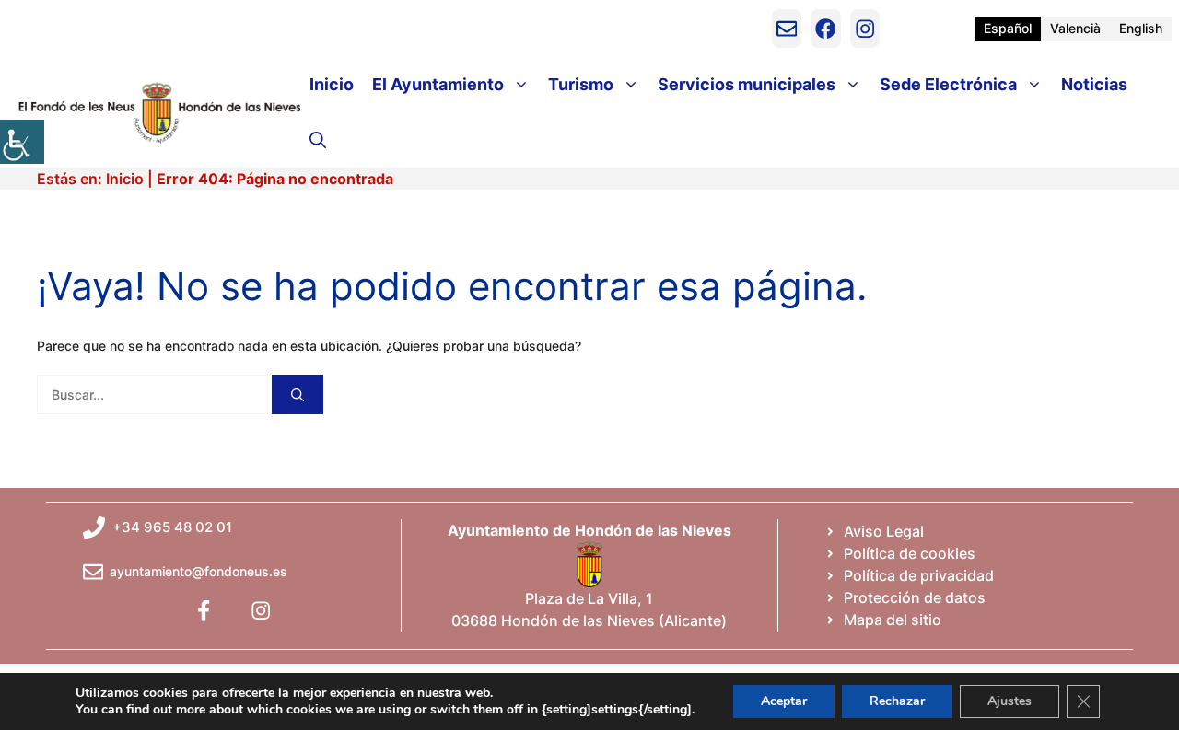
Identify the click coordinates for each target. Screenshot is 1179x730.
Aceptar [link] (784, 701)
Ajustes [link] (1009, 701)
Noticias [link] (1094, 84)
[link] (22, 142)
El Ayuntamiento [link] (438, 84)
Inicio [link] (331, 84)
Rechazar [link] (897, 701)
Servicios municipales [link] (746, 84)
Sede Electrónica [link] (948, 84)
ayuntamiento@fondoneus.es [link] (198, 571)
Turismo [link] (580, 84)
